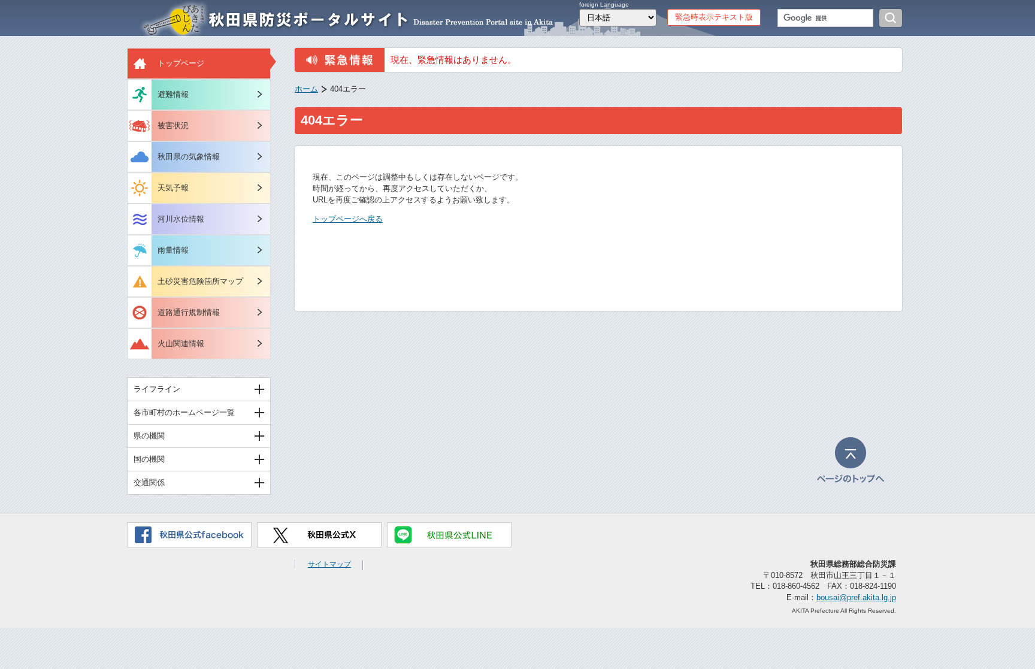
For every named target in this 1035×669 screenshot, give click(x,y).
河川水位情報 (181, 218)
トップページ (181, 63)
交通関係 (149, 482)
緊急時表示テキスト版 (714, 17)
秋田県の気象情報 (189, 156)
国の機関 (149, 459)
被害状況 (173, 125)
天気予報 (173, 187)
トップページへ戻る (348, 218)
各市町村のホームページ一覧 (184, 412)
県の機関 (149, 435)
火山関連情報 (181, 343)
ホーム (306, 88)
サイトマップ (329, 564)
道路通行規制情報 (189, 312)
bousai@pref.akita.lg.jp (856, 597)
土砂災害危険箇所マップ (200, 281)
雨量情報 (173, 250)
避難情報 (173, 94)
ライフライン (157, 389)
